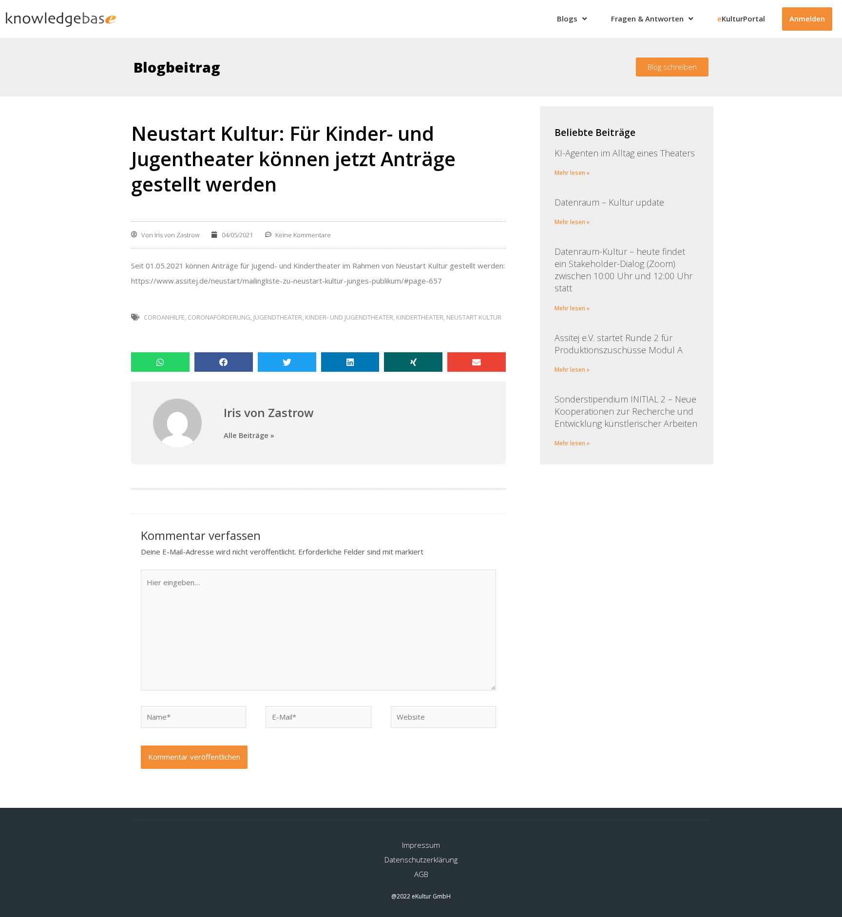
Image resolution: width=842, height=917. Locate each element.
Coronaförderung (219, 317)
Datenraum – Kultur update (609, 202)
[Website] (443, 718)
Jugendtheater (277, 317)
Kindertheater (419, 317)
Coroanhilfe (164, 317)
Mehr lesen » (572, 173)
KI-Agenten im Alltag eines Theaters (625, 153)
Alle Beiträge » (249, 435)
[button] (672, 66)
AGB (421, 874)
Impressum (421, 845)
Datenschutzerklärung (421, 859)
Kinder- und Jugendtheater (349, 317)
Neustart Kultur (473, 317)
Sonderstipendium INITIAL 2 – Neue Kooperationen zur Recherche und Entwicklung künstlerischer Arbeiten (626, 411)
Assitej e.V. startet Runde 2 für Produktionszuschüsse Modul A (619, 344)
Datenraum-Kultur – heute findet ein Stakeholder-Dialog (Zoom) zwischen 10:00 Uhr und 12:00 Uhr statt (623, 270)
